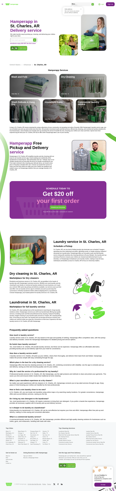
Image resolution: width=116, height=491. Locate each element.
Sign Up (110, 4)
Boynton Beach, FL (47, 438)
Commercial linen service (65, 444)
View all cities (9, 459)
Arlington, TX (33, 442)
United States (15, 64)
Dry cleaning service (64, 436)
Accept (103, 484)
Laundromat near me (64, 431)
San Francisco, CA (22, 440)
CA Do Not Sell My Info (34, 484)
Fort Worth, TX (46, 444)
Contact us (8, 463)
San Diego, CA (34, 440)
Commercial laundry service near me (95, 442)
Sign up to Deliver (27, 455)
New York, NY (33, 433)
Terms (49, 484)
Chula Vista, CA (10, 444)
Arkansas (27, 64)
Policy (44, 484)
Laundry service (63, 438)
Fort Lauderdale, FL (10, 442)
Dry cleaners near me (64, 433)
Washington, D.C (10, 433)
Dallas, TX (45, 433)
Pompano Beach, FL (35, 431)
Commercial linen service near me (95, 444)
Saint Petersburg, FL (35, 444)
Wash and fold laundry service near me (69, 435)
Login (102, 4)
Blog (7, 461)
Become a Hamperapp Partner (30, 457)
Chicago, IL (21, 433)
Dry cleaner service (91, 436)
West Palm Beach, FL (23, 444)
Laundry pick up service (92, 440)
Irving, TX (45, 442)
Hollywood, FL (21, 442)
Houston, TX (46, 431)
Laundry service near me (92, 433)
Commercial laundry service (66, 442)
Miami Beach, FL (22, 431)
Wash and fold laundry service (94, 438)
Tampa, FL (33, 436)
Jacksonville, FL (10, 438)
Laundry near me (90, 431)
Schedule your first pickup (58, 207)
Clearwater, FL (21, 438)
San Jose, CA (46, 435)
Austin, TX (45, 436)
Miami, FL (8, 431)
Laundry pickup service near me (94, 435)
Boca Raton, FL (34, 438)
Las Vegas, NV (21, 435)
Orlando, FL (9, 435)
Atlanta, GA (9, 440)
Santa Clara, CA (22, 436)
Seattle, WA (46, 440)
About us (8, 455)
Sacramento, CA (34, 435)
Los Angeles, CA (10, 436)
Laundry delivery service (65, 440)
